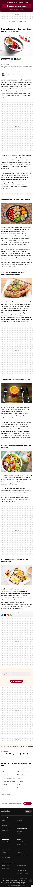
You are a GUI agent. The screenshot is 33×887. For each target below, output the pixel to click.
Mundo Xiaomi (5, 830)
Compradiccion (6, 857)
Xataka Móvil (5, 823)
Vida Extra (19, 823)
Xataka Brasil (5, 868)
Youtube (10, 753)
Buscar (26, 803)
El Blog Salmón (21, 852)
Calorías (21, 612)
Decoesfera (5, 855)
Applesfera (4, 825)
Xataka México (5, 865)
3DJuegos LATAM (21, 865)
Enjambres (20, 781)
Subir (27, 811)
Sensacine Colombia (22, 873)
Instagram (13, 753)
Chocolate (20, 788)
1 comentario (6, 59)
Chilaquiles (15, 746)
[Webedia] (6, 812)
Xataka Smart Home (7, 828)
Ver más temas (6, 794)
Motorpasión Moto (21, 844)
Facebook (12, 59)
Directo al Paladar (6, 841)
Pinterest (20, 753)
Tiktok (27, 753)
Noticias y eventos (22, 771)
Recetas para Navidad (8, 781)
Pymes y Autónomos (22, 855)
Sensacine (19, 831)
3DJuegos (19, 820)
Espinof (19, 833)
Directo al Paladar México (8, 878)
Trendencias (5, 852)
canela (13, 21)
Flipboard (17, 59)
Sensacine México (21, 870)
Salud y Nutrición (11, 612)
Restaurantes (6, 775)
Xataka (3, 820)
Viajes (18, 778)
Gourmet (4, 771)
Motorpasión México (22, 878)
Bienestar (4, 784)
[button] (10, 74)
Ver (17, 681)
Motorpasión (20, 841)
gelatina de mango (21, 21)
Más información (26, 885)
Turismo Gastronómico (8, 778)
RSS (17, 753)
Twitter (15, 59)
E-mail (20, 59)
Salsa (3, 788)
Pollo (18, 784)
